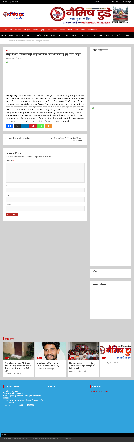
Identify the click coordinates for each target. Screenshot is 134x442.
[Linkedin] (25, 126)
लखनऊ (3, 35)
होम (6, 30)
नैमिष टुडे (18, 58)
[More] (48, 126)
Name (8, 186)
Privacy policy (116, 2)
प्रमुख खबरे (9, 339)
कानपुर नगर (30, 35)
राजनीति (62, 30)
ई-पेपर (76, 30)
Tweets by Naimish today (99, 391)
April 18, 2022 (10, 58)
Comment (10, 161)
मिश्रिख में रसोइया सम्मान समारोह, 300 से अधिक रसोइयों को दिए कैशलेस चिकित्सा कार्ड (82, 365)
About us (106, 2)
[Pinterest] (33, 126)
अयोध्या (53, 35)
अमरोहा (39, 35)
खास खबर (18, 30)
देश (11, 30)
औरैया (100, 35)
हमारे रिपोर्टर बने (92, 30)
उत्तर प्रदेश (27, 30)
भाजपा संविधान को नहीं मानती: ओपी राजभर (20, 138)
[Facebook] (9, 126)
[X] (17, 126)
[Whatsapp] (40, 126)
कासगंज (126, 35)
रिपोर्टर (83, 30)
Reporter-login (126, 2)
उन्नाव (89, 35)
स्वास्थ (70, 30)
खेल (49, 30)
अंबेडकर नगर (109, 35)
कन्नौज (119, 35)
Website (8, 204)
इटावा (82, 35)
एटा (95, 35)
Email (7, 195)
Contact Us (98, 2)
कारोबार (35, 30)
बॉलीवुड (55, 30)
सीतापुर (11, 35)
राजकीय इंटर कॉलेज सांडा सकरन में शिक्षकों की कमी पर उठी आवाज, (49, 364)
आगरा (67, 35)
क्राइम (42, 30)
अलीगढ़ (60, 35)
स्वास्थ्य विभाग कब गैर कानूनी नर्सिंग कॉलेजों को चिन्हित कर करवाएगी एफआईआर (66, 139)
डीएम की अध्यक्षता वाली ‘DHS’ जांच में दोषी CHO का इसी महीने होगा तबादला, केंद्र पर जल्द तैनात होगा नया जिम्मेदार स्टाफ (18, 367)
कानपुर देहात (19, 35)
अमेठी (46, 35)
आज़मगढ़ (74, 35)
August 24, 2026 (10, 374)
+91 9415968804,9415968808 (22, 405)
